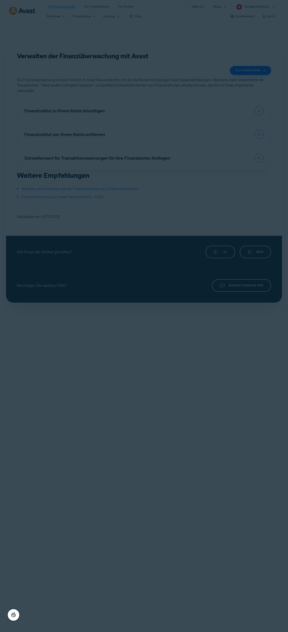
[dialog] (144, 316)
